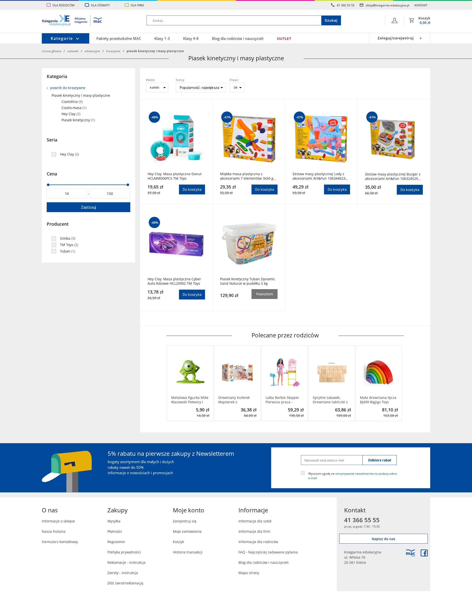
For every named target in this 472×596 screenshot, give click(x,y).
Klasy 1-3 (162, 38)
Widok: (150, 79)
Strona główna (51, 51)
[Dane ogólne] (395, 20)
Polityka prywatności (124, 552)
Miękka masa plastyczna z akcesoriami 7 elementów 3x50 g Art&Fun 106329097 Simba (246, 176)
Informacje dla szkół (254, 521)
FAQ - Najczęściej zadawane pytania (268, 552)
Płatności (114, 531)
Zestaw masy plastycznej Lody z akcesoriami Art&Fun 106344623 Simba (319, 176)
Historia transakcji (188, 552)
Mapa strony (248, 572)
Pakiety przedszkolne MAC (118, 38)
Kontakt (421, 5)
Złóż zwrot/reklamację (125, 583)
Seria (52, 140)
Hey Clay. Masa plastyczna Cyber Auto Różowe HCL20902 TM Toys (174, 281)
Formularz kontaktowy (60, 541)
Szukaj (331, 20)
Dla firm (137, 5)
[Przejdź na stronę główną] (72, 21)
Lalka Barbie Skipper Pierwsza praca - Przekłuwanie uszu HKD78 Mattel (282, 399)
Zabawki (72, 51)
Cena (52, 174)
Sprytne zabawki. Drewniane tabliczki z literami (330, 399)
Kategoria (57, 76)
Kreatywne (113, 51)
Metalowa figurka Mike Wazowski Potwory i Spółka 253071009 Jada (190, 399)
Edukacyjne (92, 51)
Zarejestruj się (184, 521)
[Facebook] (424, 552)
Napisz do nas (383, 538)
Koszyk (178, 541)
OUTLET (284, 38)
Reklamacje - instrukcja (126, 562)
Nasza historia (53, 531)
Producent (58, 224)
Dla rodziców (63, 5)
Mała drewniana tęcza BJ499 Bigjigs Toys (378, 399)
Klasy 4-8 (191, 38)
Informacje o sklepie (58, 521)
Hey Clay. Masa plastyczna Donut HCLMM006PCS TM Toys (175, 176)
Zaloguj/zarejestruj (396, 38)
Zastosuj (88, 207)
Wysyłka (113, 521)
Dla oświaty (100, 5)
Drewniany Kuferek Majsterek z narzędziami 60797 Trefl (234, 399)
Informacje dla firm (254, 531)
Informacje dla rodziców (258, 541)
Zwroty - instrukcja (122, 572)
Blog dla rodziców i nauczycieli (238, 38)
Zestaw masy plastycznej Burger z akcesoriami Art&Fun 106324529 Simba (393, 176)
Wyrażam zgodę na (352, 475)
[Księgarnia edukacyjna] (410, 552)
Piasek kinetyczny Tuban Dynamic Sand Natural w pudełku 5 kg (247, 281)
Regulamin (116, 541)
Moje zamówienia (187, 531)
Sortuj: (180, 79)
